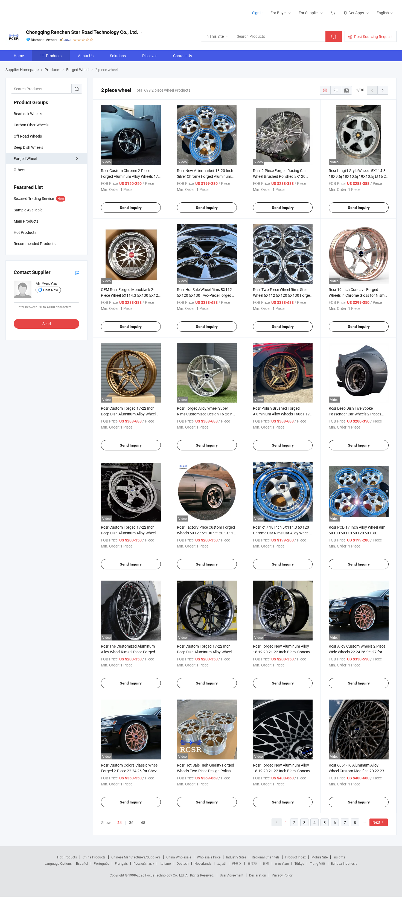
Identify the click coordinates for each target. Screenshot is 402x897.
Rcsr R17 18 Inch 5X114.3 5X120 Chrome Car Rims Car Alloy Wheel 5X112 (281, 533)
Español (82, 863)
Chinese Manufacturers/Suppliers (136, 857)
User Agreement (231, 875)
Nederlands (202, 863)
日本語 (252, 863)
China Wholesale (178, 857)
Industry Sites (236, 857)
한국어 (237, 863)
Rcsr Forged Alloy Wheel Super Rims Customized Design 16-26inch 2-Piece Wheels (207, 414)
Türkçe (299, 863)
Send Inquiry (131, 207)
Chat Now (50, 290)
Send (46, 323)
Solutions (118, 55)
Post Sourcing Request (373, 36)
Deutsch (183, 863)
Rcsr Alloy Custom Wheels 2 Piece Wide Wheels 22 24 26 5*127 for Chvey (357, 651)
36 (131, 822)
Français (121, 863)
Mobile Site (319, 857)
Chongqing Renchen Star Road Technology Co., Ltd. (82, 32)
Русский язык (143, 863)
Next (376, 822)
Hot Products (67, 857)
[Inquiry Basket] (333, 12)
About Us (86, 55)
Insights (339, 857)
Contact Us (182, 55)
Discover (149, 55)
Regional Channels (265, 857)
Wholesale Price (208, 857)
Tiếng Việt (317, 863)
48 (143, 822)
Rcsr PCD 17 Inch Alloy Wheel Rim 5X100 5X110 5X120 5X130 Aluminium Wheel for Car (357, 533)
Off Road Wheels (28, 136)
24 (119, 822)
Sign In (258, 12)
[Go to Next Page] (383, 90)
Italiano (165, 863)
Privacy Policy (282, 875)
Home (19, 55)
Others (19, 169)
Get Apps (356, 12)
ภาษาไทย (282, 863)
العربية (221, 863)
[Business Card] (77, 272)
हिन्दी (266, 863)
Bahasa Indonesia (344, 863)
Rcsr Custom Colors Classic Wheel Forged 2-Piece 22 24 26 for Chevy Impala (130, 770)
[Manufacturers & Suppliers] (40, 10)
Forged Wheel (25, 158)
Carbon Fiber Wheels (31, 124)
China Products (94, 857)
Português (101, 863)
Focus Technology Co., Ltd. (165, 875)
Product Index (295, 857)
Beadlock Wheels (28, 113)
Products (54, 55)
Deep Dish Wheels (28, 147)
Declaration (257, 875)
